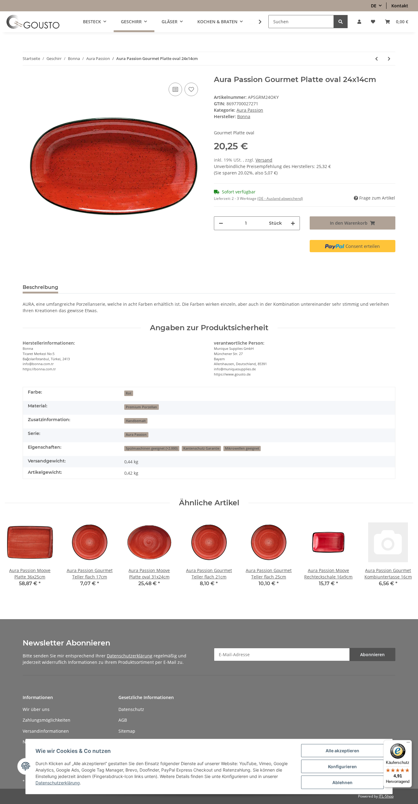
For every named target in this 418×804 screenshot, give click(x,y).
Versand (264, 160)
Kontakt (399, 6)
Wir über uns (36, 709)
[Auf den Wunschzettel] (191, 89)
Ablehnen (342, 782)
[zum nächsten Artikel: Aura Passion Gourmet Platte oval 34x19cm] (389, 58)
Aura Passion (250, 110)
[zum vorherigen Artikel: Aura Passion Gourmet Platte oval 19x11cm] (376, 58)
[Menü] (408, 743)
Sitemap (126, 731)
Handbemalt (136, 421)
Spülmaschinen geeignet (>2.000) (151, 448)
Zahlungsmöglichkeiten (46, 720)
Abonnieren (372, 654)
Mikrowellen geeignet (242, 448)
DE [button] (373, 6)
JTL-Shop (386, 796)
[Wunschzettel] (373, 21)
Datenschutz (131, 709)
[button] (359, 21)
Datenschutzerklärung (129, 656)
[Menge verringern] (221, 223)
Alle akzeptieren (342, 750)
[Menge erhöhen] (293, 223)
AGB (122, 720)
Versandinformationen (46, 731)
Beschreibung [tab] (40, 287)
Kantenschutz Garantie (201, 448)
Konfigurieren (342, 766)
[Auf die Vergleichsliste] (175, 89)
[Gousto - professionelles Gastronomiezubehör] (33, 21)
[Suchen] (341, 21)
